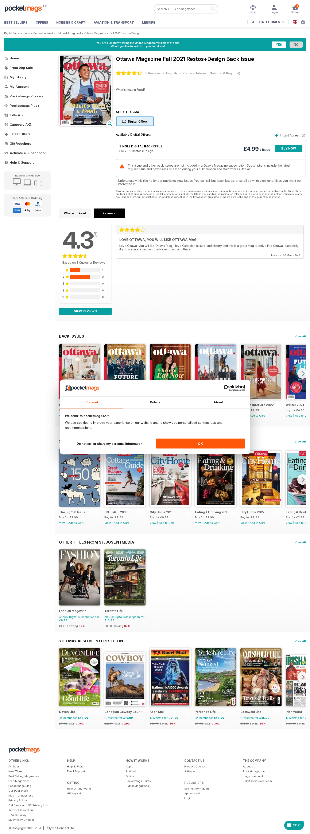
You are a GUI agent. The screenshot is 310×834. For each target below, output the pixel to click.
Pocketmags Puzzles (26, 96)
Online (130, 776)
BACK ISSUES (71, 336)
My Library (18, 77)
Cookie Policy (17, 815)
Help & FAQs (75, 766)
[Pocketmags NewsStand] (25, 8)
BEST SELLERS (15, 22)
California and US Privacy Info (28, 805)
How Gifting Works (79, 788)
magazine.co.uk (253, 776)
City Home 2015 (252, 512)
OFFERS (42, 22)
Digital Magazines (137, 785)
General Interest (43, 33)
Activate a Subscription (28, 153)
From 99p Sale (21, 68)
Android (131, 771)
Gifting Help (74, 793)
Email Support (76, 771)
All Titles (14, 766)
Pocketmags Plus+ (24, 106)
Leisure (148, 22)
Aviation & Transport (114, 22)
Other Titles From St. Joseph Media (96, 542)
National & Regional (69, 33)
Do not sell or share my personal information (109, 443)
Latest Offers (20, 134)
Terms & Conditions (21, 810)
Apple (129, 766)
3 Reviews (153, 73)
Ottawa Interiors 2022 (257, 405)
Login (187, 798)
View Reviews (85, 311)
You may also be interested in (91, 641)
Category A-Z (20, 125)
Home (14, 58)
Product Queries (195, 766)
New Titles (15, 771)
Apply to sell (192, 793)
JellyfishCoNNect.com (257, 781)
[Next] (302, 373)
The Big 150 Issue (72, 512)
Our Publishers (18, 790)
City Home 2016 (162, 512)
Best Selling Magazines (23, 776)
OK (200, 443)
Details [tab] (155, 402)
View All (300, 336)
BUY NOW (288, 148)
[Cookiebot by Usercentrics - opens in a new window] (226, 388)
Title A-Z (17, 115)
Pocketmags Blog (19, 785)
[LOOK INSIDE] (85, 125)
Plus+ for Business (20, 795)
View (289, 415)
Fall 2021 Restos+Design (125, 33)
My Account (19, 87)
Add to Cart (257, 415)
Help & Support (22, 162)
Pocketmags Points (138, 781)
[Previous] (62, 373)
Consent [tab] (91, 402)
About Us (249, 766)
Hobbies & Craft (70, 22)
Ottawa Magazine (95, 33)
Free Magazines (19, 781)
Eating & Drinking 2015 (212, 512)
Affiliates (190, 771)
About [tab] (218, 402)
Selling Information (196, 788)
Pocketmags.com (254, 771)
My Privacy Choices (21, 819)
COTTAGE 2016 (115, 512)
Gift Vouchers (20, 144)
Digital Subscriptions (17, 33)
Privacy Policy (17, 800)
